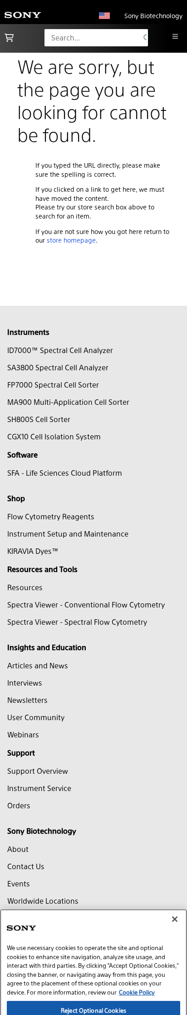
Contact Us (25, 866)
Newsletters (27, 700)
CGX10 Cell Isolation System (54, 436)
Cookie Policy (137, 975)
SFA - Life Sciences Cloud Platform (64, 473)
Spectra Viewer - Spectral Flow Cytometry (77, 622)
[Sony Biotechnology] (23, 15)
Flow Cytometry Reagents (50, 516)
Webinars (23, 734)
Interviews (24, 682)
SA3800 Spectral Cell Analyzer (57, 367)
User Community (35, 717)
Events (18, 883)
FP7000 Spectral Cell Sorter (53, 384)
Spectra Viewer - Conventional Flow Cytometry (86, 604)
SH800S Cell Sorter (38, 419)
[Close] (175, 902)
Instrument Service (39, 788)
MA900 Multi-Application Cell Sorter (68, 402)
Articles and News (37, 665)
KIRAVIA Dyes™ (33, 551)
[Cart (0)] (9, 37)
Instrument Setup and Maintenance (67, 533)
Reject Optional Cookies (93, 993)
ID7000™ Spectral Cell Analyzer (60, 350)
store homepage (71, 240)
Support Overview (37, 771)
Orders (18, 805)
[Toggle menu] (175, 36)
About (18, 849)
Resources (25, 587)
